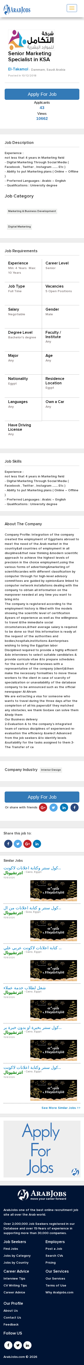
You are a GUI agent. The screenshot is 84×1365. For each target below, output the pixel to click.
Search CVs (54, 1255)
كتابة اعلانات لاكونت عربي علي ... (33, 948)
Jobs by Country (16, 1262)
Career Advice (14, 1292)
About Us (11, 1310)
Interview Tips (14, 1278)
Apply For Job (42, 94)
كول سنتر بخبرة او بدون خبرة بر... (33, 1028)
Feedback (11, 1324)
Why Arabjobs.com (59, 1292)
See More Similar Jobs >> (61, 1108)
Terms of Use (56, 1285)
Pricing (51, 1262)
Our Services (55, 1278)
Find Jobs (11, 1248)
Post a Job (54, 1248)
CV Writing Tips (15, 1285)
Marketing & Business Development (32, 211)
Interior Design (51, 770)
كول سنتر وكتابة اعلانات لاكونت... (32, 868)
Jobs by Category (17, 1255)
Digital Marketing (19, 226)
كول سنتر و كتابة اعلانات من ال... (32, 908)
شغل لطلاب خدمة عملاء (25, 988)
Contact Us (12, 1317)
